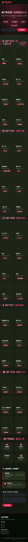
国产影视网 (6, 2)
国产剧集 (3, 527)
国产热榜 (3, 524)
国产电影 (3, 525)
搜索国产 (22, 30)
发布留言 (8, 505)
